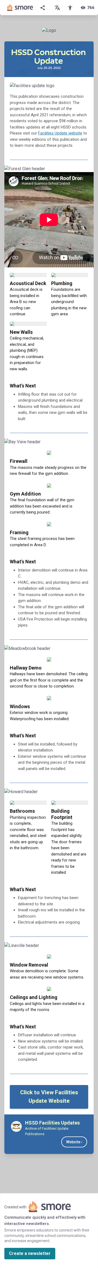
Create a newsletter (30, 1253)
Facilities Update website (60, 133)
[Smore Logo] (20, 7)
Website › (74, 1142)
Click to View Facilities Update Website (49, 1096)
